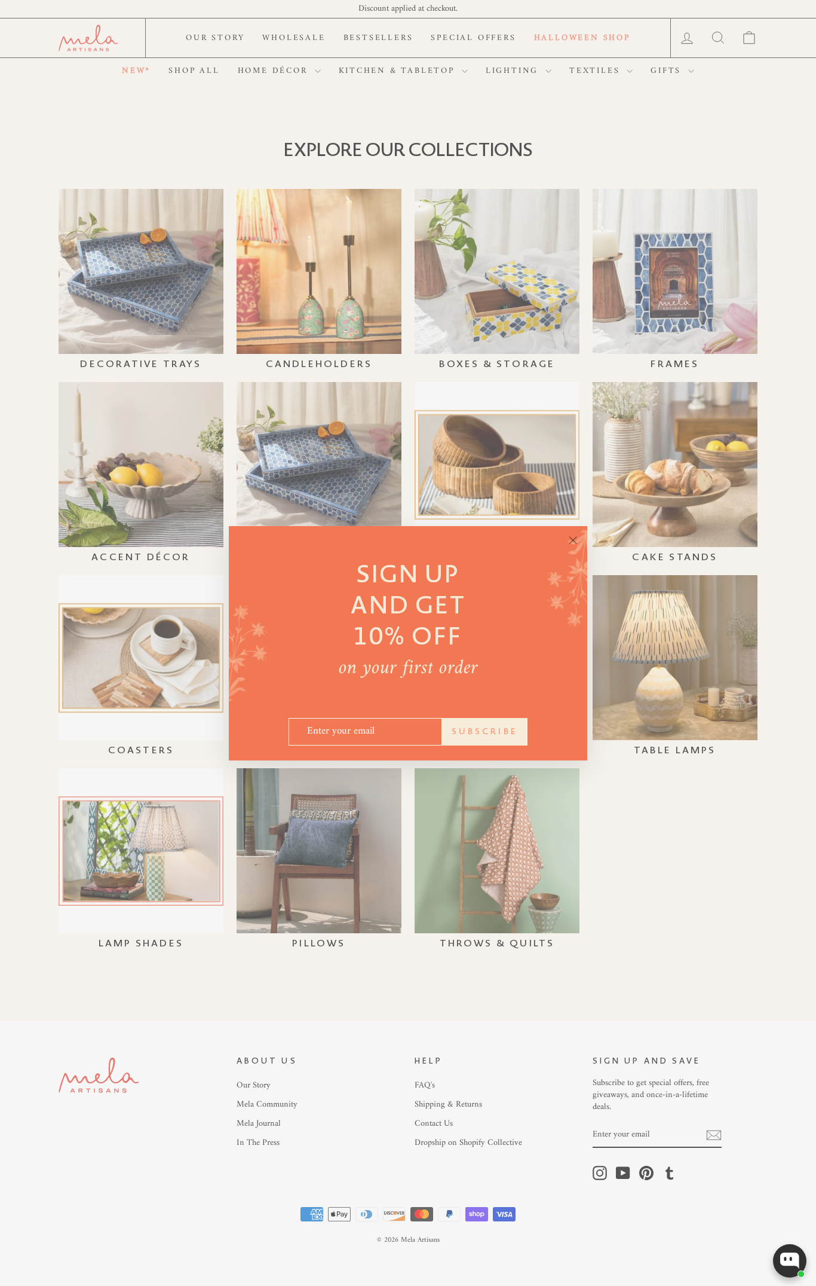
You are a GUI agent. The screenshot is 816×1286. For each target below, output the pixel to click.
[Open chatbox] (789, 1261)
